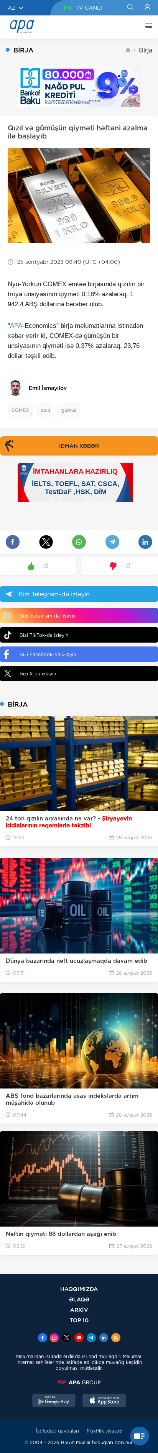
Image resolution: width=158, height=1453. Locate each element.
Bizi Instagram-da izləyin (48, 616)
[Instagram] (54, 1338)
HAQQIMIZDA (79, 1289)
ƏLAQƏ (79, 1299)
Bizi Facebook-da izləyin (48, 654)
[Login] (147, 8)
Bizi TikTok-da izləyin (44, 635)
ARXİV (79, 1309)
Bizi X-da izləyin (38, 674)
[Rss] (115, 1338)
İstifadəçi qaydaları (57, 1431)
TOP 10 (79, 1320)
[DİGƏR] (147, 27)
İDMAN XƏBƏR (79, 446)
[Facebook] (42, 1338)
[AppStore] (104, 1401)
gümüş (68, 410)
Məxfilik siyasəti (104, 1431)
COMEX (20, 410)
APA (16, 325)
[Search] (130, 7)
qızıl (45, 410)
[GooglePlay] (54, 1401)
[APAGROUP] (79, 1382)
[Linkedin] (103, 1338)
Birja (145, 50)
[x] (66, 1338)
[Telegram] (91, 1338)
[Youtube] (79, 1338)
